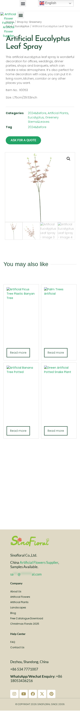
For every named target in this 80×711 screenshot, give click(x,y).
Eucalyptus (22, 26)
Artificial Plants (58, 113)
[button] (22, 3)
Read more (18, 353)
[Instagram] (14, 694)
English (50, 3)
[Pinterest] (51, 694)
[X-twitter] (42, 694)
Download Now (40, 481)
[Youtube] (23, 694)
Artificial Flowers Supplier (39, 562)
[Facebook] (33, 694)
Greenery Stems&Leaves (43, 119)
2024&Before (37, 113)
